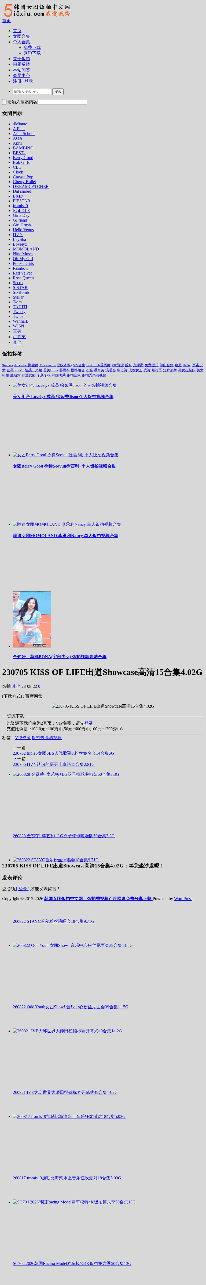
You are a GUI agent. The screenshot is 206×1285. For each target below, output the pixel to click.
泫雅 (89, 370)
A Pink (19, 128)
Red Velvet (22, 273)
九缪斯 (138, 365)
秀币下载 (32, 53)
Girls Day (21, 215)
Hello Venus (23, 229)
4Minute (20, 124)
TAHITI (20, 306)
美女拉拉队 (187, 370)
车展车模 (44, 375)
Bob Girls (21, 162)
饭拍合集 (74, 375)
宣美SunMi (15, 370)
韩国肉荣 (59, 375)
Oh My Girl (23, 258)
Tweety (19, 311)
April (17, 143)
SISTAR (20, 287)
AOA (18, 138)
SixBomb (21, 292)
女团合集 (21, 36)
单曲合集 (167, 365)
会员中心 (21, 75)
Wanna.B (21, 321)
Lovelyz (20, 244)
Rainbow (20, 268)
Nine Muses (23, 254)
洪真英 (19, 336)
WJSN (18, 326)
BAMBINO (23, 148)
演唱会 (110, 370)
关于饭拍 (21, 58)
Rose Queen (23, 278)
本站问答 (21, 70)
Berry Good (23, 157)
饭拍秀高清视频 (94, 375)
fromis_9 (20, 205)
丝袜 (128, 365)
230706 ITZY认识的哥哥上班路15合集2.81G (54, 764)
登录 (88, 723)
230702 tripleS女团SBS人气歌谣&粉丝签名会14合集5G (63, 753)
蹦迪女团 (29, 375)
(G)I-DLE (21, 210)
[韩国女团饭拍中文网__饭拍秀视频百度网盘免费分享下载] (36, 16)
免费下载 (32, 47)
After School (24, 133)
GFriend (20, 220)
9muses (7, 365)
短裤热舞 (170, 370)
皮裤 (147, 370)
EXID (18, 196)
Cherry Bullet (24, 181)
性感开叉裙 (33, 370)
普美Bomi (50, 370)
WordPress (183, 898)
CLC (17, 167)
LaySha (19, 239)
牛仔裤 (122, 370)
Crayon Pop (23, 177)
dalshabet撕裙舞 (26, 365)
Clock (18, 172)
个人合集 (21, 42)
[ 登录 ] (23, 888)
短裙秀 (157, 370)
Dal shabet (22, 191)
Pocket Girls (23, 263)
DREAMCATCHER (31, 186)
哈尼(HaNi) (183, 365)
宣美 (17, 331)
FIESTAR (21, 201)
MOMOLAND (26, 249)
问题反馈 (21, 64)
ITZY (18, 234)
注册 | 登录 (23, 81)
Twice (18, 316)
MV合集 (79, 365)
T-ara (17, 302)
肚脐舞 (15, 375)
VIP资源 (118, 365)
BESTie (19, 153)
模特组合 (78, 370)
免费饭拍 (152, 365)
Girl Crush (22, 225)
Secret (18, 282)
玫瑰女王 (135, 370)
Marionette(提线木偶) (55, 365)
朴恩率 (64, 370)
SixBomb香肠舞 (98, 365)
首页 (6, 20)
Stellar (18, 297)
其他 (17, 342)
